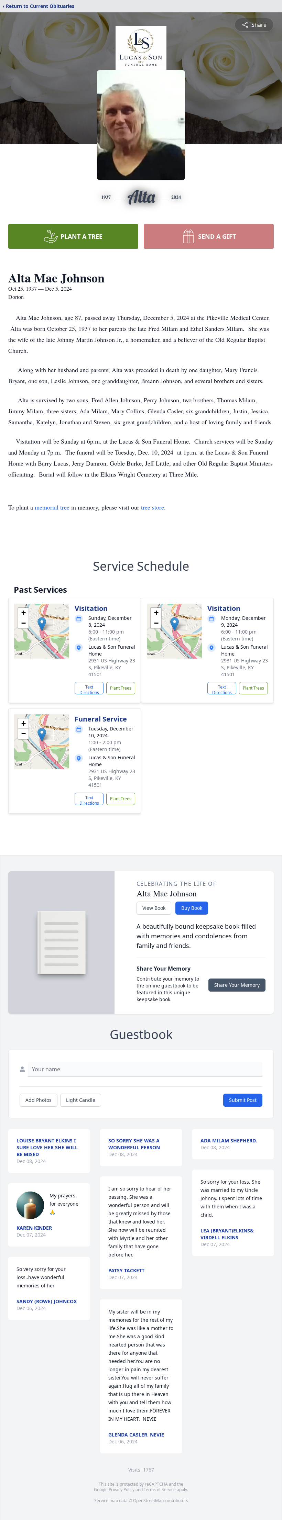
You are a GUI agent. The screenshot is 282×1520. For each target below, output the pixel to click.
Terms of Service (160, 1490)
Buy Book (191, 908)
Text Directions (89, 689)
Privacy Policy (121, 1490)
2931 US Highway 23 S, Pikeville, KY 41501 (111, 667)
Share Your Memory (237, 985)
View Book (153, 908)
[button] (41, 624)
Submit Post (243, 1100)
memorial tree (52, 507)
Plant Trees (120, 688)
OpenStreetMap (148, 1501)
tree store (152, 507)
